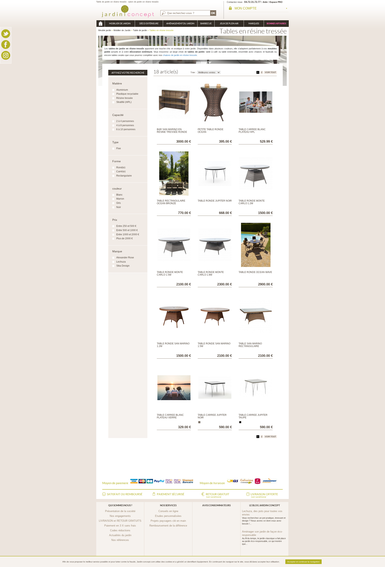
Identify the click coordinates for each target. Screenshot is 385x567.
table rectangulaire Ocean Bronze (171, 202)
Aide (265, 2)
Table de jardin (140, 30)
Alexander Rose (125, 257)
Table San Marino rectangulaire (250, 345)
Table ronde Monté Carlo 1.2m (252, 202)
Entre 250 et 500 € (126, 226)
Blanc (119, 194)
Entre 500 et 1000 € (127, 230)
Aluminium (122, 89)
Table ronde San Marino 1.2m (173, 345)
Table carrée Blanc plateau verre (170, 416)
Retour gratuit (217, 495)
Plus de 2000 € (124, 238)
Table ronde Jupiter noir (215, 200)
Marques (253, 23)
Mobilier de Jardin (120, 23)
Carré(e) (121, 171)
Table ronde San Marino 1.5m (214, 345)
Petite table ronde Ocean (210, 130)
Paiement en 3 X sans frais (120, 525)
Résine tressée (124, 98)
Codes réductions (120, 530)
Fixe (118, 148)
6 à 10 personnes (125, 129)
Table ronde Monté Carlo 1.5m (170, 273)
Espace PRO (276, 2)
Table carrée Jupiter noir (212, 416)
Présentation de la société (120, 511)
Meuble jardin (100, 23)
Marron (120, 198)
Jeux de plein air (229, 23)
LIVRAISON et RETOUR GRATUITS (120, 520)
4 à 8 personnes (125, 125)
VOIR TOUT (270, 72)
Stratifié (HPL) (124, 102)
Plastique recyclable (127, 93)
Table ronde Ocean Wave (255, 272)
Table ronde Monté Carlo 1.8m (211, 273)
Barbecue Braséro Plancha (206, 24)
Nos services (168, 505)
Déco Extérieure (148, 23)
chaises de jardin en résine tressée (180, 55)
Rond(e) (120, 167)
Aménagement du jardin (180, 23)
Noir (118, 207)
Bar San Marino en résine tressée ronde (172, 130)
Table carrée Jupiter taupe (253, 416)
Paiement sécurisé (170, 494)
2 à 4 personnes (125, 121)
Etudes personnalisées (168, 515)
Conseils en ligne (168, 511)
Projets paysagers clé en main (168, 520)
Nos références (120, 540)
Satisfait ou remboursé (124, 494)
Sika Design (123, 265)
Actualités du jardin (120, 535)
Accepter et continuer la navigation (303, 562)
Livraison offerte (264, 495)
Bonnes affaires (276, 23)
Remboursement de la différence (168, 525)
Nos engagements (120, 515)
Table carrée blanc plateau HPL (252, 130)
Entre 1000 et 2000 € (127, 234)
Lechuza (121, 261)
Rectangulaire (124, 175)
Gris (118, 203)
